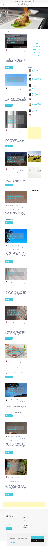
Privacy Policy (25, 527)
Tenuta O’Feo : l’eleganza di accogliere (14, 79)
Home (6, 31)
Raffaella (9, 282)
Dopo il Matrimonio (37, 40)
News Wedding (37, 46)
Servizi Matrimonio (37, 58)
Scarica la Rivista (26, 532)
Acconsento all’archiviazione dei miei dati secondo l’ (9, 523)
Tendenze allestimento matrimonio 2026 (15, 274)
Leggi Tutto (8, 67)
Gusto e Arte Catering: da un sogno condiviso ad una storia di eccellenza (15, 351)
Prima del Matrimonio (37, 49)
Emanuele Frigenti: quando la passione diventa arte (14, 41)
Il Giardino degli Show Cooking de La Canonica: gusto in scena (15, 159)
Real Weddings (37, 52)
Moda (37, 43)
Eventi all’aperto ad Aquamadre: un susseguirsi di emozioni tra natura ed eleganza (14, 467)
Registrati (22, 1)
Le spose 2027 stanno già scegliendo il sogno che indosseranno (14, 312)
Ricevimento (37, 55)
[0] (32, 1)
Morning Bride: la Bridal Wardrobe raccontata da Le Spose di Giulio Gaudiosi (15, 119)
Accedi (17, 1)
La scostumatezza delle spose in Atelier (15, 428)
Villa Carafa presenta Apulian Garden (14, 197)
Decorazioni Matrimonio (37, 37)
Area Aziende (28, 1)
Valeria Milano (10, 50)
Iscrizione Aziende (26, 529)
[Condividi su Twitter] (20, 52)
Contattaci (26, 520)
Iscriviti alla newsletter (9, 516)
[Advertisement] (35, 133)
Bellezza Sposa (36, 32)
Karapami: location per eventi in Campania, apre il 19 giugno (15, 390)
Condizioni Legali (26, 525)
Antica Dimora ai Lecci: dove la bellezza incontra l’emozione (15, 236)
